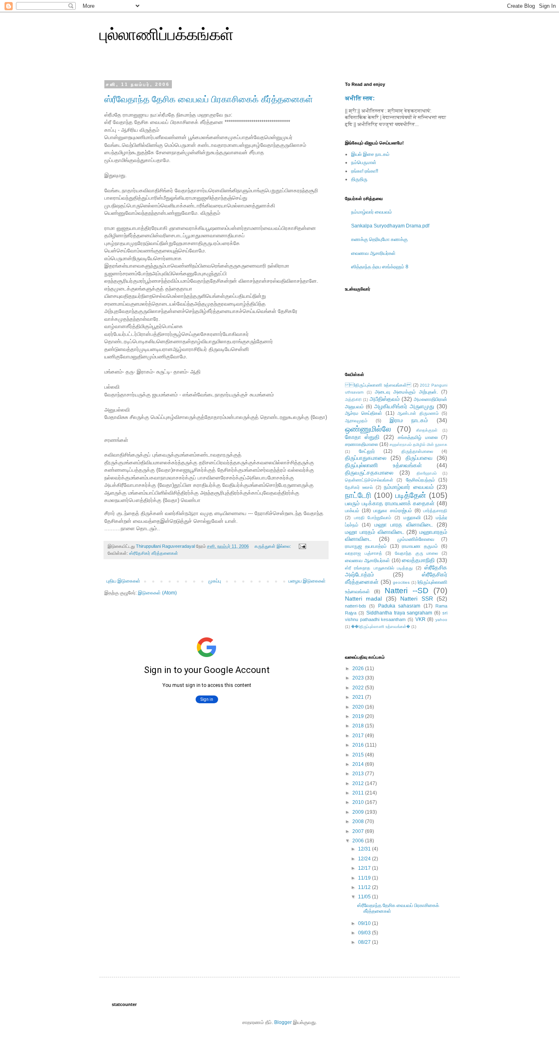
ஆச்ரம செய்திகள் (363, 413)
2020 (358, 707)
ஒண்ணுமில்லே (368, 429)
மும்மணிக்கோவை (415, 539)
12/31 (365, 849)
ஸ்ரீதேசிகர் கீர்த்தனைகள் (153, 553)
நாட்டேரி (358, 495)
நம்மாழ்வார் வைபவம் (371, 212)
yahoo (441, 619)
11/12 (365, 887)
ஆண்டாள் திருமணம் (417, 413)
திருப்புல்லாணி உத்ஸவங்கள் (383, 465)
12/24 (365, 859)
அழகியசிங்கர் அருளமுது (404, 406)
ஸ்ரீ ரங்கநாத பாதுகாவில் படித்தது (378, 567)
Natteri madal (363, 598)
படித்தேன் (410, 495)
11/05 (365, 897)
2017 (358, 735)
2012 (358, 783)
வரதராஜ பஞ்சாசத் (363, 553)
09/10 (365, 923)
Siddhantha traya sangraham (399, 613)
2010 (358, 802)
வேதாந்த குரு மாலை (416, 553)
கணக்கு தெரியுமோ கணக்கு (379, 239)
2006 (358, 841)
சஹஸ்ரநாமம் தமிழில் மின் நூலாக (418, 444)
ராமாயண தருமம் (420, 546)
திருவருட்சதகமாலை (369, 472)
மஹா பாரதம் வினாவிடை (374, 532)
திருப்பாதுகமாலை (365, 458)
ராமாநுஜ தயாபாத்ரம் (366, 546)
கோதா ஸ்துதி (362, 437)
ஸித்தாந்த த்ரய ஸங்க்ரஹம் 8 (379, 267)
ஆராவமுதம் (356, 420)
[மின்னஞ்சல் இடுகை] (302, 546)
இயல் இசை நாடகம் (370, 154)
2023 (358, 678)
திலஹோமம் (427, 473)
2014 (358, 764)
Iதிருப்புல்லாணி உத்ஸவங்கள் (378, 385)
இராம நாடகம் (409, 420)
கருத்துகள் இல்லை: (273, 546)
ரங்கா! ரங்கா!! (364, 171)
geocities (401, 582)
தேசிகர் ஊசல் (359, 487)
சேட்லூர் (367, 451)
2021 (358, 697)
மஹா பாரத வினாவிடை (403, 524)
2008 (358, 821)
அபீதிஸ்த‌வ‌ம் (385, 399)
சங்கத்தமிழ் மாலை (417, 437)
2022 (358, 688)
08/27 (365, 942)
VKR (420, 619)
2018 (358, 726)
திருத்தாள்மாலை (417, 451)
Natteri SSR (416, 598)
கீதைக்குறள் (426, 430)
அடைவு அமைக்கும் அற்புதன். (406, 392)
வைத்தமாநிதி (418, 560)
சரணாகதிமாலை (361, 444)
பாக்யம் (352, 510)
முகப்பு (214, 581)
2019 (358, 716)
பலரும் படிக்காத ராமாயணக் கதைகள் (390, 503)
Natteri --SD (406, 590)
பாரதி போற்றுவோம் (373, 517)
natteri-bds (355, 605)
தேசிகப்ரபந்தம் (420, 480)
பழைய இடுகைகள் (307, 581)
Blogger (283, 1022)
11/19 (365, 878)
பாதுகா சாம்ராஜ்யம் (392, 510)
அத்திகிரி (353, 399)
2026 (358, 668)
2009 (358, 812)
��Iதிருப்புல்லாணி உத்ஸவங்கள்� (380, 626)
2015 (358, 755)
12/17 (365, 868)
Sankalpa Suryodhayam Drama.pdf (390, 226)
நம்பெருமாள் (363, 162)
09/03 (365, 933)
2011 (358, 793)
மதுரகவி (412, 517)
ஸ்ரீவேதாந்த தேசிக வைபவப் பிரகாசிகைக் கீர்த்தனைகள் (208, 99)
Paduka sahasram (399, 606)
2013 (358, 773)
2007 (358, 831)
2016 (358, 745)
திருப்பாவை (419, 458)
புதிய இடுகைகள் (123, 581)
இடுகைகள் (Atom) (157, 593)
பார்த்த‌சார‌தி (435, 510)
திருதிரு (359, 179)
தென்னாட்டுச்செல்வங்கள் (369, 479)
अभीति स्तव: (360, 98)
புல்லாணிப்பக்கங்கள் (166, 34)
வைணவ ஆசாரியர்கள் (373, 253)
